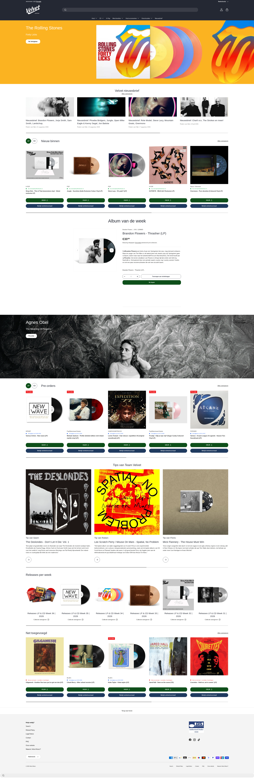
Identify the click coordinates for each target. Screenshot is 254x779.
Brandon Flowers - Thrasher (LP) (144, 233)
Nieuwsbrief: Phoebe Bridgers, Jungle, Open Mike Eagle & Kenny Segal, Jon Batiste (100, 121)
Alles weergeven (127, 94)
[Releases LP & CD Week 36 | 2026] (41, 594)
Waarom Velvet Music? (33, 749)
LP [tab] (28, 141)
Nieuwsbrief (158, 18)
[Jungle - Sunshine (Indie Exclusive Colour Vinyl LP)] (86, 165)
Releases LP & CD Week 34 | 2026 (110, 614)
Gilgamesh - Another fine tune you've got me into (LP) (44, 682)
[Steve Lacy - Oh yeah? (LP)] (127, 165)
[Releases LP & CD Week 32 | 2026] (178, 594)
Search (28, 726)
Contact (28, 738)
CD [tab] (34, 141)
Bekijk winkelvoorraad (44, 206)
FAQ (27, 741)
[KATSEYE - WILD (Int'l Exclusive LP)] (168, 165)
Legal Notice (30, 734)
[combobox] (130, 10)
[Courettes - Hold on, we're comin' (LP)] (209, 656)
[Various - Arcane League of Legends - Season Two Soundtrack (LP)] (209, 410)
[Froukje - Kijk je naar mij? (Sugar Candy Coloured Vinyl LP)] (168, 410)
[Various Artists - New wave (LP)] (45, 410)
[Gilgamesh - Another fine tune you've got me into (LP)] (45, 656)
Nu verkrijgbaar (33, 41)
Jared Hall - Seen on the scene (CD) (161, 682)
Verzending (138, 242)
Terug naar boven (127, 711)
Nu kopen (152, 282)
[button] (227, 10)
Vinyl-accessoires (131, 18)
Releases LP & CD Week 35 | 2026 (75, 614)
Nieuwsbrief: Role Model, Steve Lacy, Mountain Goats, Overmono (151, 121)
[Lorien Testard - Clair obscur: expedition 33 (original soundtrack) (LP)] (127, 410)
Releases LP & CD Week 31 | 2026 (213, 614)
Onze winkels (30, 745)
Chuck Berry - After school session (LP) (80, 682)
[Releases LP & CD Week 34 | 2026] (109, 594)
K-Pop (108, 18)
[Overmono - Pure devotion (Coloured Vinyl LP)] (209, 165)
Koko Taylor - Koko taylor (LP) (118, 682)
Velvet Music (33, 766)
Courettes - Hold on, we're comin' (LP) (203, 682)
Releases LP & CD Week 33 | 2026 (144, 614)
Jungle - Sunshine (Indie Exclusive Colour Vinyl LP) (84, 191)
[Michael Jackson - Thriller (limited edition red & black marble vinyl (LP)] (86, 410)
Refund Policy (30, 730)
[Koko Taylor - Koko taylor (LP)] (127, 656)
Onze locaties (146, 18)
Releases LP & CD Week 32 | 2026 (178, 614)
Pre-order (31, 336)
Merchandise (117, 18)
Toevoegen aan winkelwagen (161, 276)
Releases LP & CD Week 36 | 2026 (41, 614)
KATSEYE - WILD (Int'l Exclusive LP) (161, 191)
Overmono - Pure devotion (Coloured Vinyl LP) (206, 191)
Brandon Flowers (127, 229)
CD (100, 18)
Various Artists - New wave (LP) (37, 436)
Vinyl (93, 18)
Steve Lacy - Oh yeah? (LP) (117, 191)
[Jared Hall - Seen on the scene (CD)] (168, 656)
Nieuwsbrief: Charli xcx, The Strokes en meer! (201, 120)
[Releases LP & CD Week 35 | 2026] (75, 594)
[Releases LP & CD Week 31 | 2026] (212, 594)
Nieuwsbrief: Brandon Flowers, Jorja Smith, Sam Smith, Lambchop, (49, 121)
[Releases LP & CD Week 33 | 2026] (144, 594)
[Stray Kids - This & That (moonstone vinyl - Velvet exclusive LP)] (45, 165)
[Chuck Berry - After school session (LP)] (86, 656)
